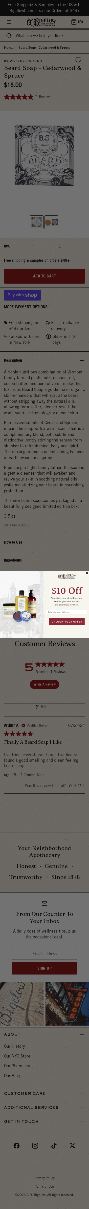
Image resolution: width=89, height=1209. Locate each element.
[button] (66, 589)
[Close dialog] (87, 573)
